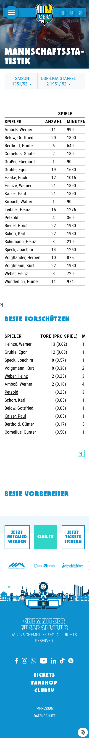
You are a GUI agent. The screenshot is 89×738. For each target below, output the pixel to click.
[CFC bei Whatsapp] (33, 661)
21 (53, 185)
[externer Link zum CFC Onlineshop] (72, 12)
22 (53, 225)
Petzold (11, 217)
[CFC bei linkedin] (53, 661)
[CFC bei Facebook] (16, 661)
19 (53, 169)
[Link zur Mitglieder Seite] (81, 12)
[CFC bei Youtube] (43, 661)
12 (53, 177)
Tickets (44, 675)
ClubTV (44, 691)
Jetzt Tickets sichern (73, 537)
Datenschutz (44, 716)
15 (53, 209)
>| (1, 304)
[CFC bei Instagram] (24, 661)
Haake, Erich (16, 177)
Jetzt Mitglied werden (17, 537)
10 (53, 257)
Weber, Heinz (16, 273)
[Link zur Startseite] (44, 23)
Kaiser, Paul (15, 193)
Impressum (45, 708)
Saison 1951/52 (20, 81)
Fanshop (44, 683)
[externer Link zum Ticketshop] (63, 12)
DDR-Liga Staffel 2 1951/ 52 (58, 81)
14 (53, 249)
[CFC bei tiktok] (62, 661)
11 (53, 129)
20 (53, 137)
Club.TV (45, 537)
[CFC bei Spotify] (71, 661)
